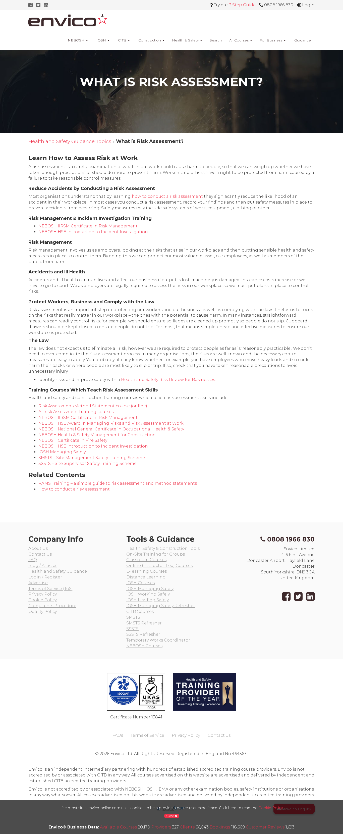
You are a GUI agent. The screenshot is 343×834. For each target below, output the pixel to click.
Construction (149, 40)
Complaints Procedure (52, 605)
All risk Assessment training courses (75, 411)
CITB (122, 40)
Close (170, 816)
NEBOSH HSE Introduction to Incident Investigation (93, 231)
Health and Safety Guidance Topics (69, 141)
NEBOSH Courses (144, 646)
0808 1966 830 (291, 539)
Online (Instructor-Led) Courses (159, 565)
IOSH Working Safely (148, 594)
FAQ (32, 559)
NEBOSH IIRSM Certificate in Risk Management (88, 226)
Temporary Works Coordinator (158, 640)
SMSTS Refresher (144, 623)
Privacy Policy (42, 594)
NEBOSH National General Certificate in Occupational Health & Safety (111, 429)
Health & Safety (186, 40)
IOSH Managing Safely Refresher (160, 605)
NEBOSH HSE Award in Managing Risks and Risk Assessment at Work (111, 423)
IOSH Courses (140, 582)
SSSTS (132, 628)
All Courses (239, 40)
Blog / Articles (42, 565)
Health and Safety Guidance (57, 571)
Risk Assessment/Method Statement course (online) (92, 406)
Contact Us (40, 554)
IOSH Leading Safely (147, 600)
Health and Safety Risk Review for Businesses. (168, 379)
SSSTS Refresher (143, 634)
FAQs (117, 735)
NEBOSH (76, 40)
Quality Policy (42, 611)
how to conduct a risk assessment (167, 196)
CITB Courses (140, 611)
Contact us (219, 735)
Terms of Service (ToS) (50, 588)
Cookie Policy (42, 600)
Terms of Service (147, 735)
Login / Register (45, 577)
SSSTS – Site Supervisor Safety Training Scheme (87, 463)
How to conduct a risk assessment (74, 489)
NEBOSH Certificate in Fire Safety (72, 440)
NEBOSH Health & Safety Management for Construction (97, 434)
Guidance (302, 40)
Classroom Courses (146, 559)
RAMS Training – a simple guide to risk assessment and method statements (117, 483)
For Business (271, 40)
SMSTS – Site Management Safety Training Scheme (91, 457)
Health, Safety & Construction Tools (163, 548)
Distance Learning (146, 577)
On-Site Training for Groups (155, 554)
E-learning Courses (146, 571)
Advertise (38, 582)
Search (216, 40)
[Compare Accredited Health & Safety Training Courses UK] (68, 20)
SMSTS (133, 617)
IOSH (101, 40)
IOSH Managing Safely (62, 452)
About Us (38, 548)
